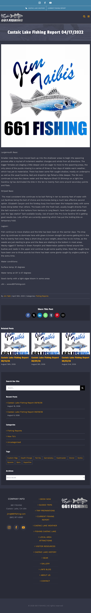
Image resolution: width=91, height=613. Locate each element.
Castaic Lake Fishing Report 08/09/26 (45, 343)
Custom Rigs (12, 458)
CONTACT (45, 581)
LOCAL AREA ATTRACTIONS (45, 539)
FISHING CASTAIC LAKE (45, 531)
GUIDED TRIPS (45, 505)
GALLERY (45, 563)
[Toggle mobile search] (84, 16)
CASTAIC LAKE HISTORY (45, 552)
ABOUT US (45, 575)
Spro (18, 462)
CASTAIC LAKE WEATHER (45, 525)
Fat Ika (38, 458)
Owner (71, 458)
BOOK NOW (45, 499)
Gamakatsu (48, 458)
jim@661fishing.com (16, 514)
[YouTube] (23, 527)
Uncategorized (14, 442)
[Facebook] (16, 527)
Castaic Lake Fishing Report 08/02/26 (76, 343)
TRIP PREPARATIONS (45, 510)
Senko (80, 458)
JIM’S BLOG (45, 569)
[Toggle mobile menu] (89, 16)
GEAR (45, 558)
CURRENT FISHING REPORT (45, 518)
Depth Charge (26, 458)
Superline (27, 462)
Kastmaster (61, 458)
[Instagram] (9, 527)
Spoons (10, 462)
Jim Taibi (7, 296)
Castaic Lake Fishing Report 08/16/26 (15, 343)
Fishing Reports (42, 296)
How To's (11, 436)
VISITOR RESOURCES (45, 546)
